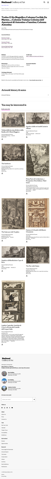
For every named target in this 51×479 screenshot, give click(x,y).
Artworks (7, 8)
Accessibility (4, 432)
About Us (3, 414)
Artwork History (5, 95)
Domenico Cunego (5, 37)
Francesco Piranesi (5, 42)
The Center (3, 454)
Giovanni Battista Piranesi (7, 46)
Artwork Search (4, 451)
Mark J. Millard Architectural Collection (34, 56)
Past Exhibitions (5, 464)
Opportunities (4, 443)
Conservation (4, 456)
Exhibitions (3, 435)
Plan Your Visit (4, 425)
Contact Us (3, 419)
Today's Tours (4, 430)
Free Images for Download (7, 449)
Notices (2, 474)
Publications (4, 466)
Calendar (3, 427)
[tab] (5, 109)
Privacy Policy (3, 476)
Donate (3, 441)
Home (2, 8)
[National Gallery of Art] (25, 359)
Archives (3, 461)
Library (3, 459)
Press (2, 416)
